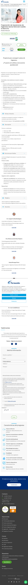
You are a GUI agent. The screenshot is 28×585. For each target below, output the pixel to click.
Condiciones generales (12, 575)
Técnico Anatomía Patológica (9, 525)
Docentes (7, 207)
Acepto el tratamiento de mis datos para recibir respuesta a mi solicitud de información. (14, 405)
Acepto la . (10, 401)
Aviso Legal (4, 575)
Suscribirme (7, 562)
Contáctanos (14, 484)
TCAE (4, 544)
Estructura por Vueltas (10, 153)
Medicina (5, 538)
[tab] (14, 113)
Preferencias (14, 301)
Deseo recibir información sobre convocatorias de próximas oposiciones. (13, 397)
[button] (12, 344)
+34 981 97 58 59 (8, 496)
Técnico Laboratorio (7, 523)
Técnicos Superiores (7, 542)
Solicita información (21, 45)
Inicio (2, 4)
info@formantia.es (8, 382)
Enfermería (5, 519)
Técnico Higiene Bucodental (9, 527)
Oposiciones (6, 4)
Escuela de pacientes (7, 548)
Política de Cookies (16, 291)
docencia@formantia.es (9, 503)
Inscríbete (21, 49)
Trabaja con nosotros (8, 568)
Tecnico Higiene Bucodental (16, 4)
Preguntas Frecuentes (8, 531)
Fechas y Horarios (9, 113)
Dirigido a (7, 198)
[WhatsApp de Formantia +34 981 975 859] (25, 582)
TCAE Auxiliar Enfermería (9, 521)
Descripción (8, 124)
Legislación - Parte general (9, 529)
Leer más (14, 227)
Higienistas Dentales (7, 546)
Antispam (4, 407)
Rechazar (14, 298)
